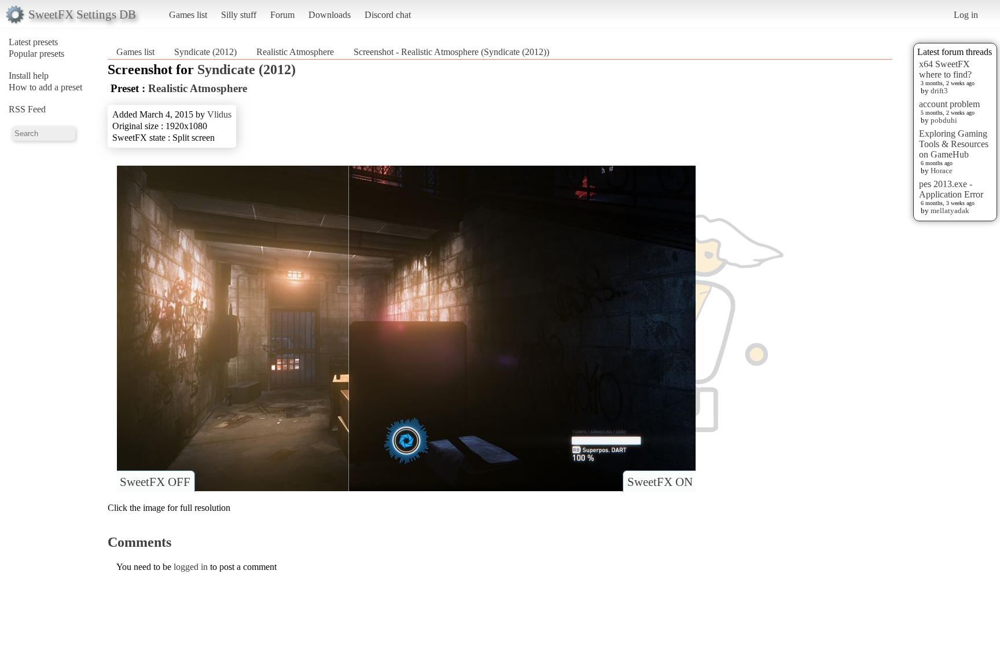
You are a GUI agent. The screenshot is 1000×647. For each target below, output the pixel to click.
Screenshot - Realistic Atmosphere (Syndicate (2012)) (451, 52)
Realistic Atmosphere (295, 52)
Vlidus (219, 114)
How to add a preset (45, 87)
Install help (29, 76)
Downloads (329, 15)
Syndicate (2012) (205, 52)
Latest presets (33, 42)
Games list (188, 15)
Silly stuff (238, 15)
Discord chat (388, 15)
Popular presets (36, 54)
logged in (191, 567)
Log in (966, 15)
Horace (942, 170)
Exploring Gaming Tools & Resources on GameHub (953, 144)
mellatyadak (950, 210)
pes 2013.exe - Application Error (951, 189)
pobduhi (944, 120)
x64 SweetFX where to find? (945, 69)
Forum (282, 15)
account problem (949, 104)
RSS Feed (27, 109)
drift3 (939, 90)
